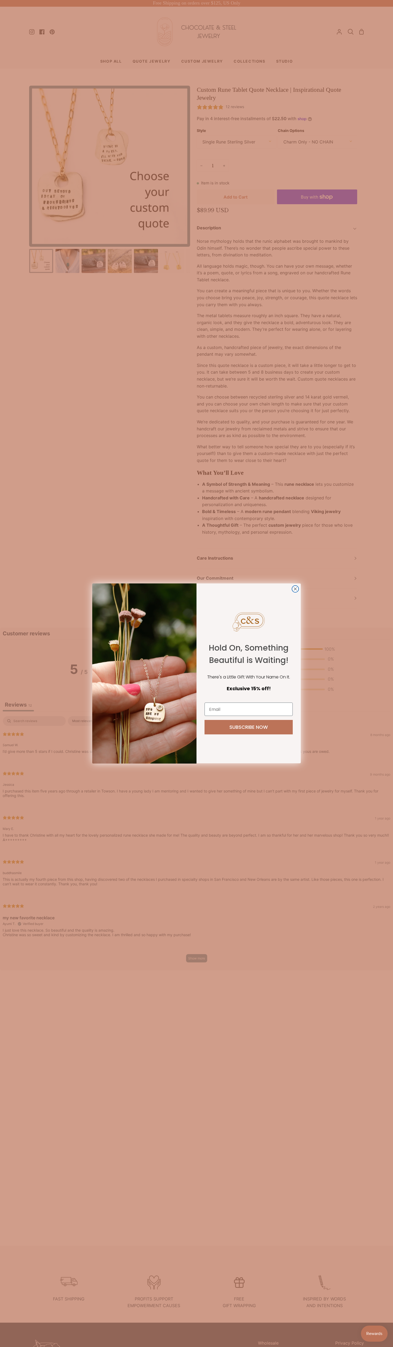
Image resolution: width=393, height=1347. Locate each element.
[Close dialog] (295, 589)
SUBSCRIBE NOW (248, 727)
